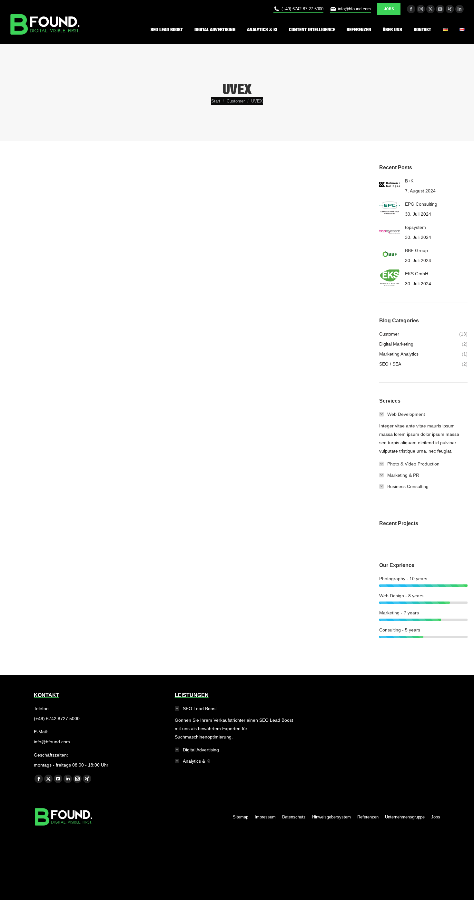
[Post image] (389, 185)
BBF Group (416, 250)
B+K (409, 180)
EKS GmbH (416, 273)
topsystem (415, 227)
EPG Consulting (421, 204)
